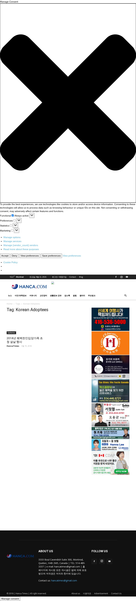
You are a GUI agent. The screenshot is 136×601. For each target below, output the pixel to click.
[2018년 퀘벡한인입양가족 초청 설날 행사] (25, 325)
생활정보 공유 (56, 295)
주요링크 (91, 295)
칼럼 (75, 295)
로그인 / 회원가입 (59, 277)
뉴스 (10, 295)
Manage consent (10, 598)
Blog (81, 277)
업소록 (67, 295)
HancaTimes (13, 346)
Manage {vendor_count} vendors (20, 245)
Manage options (11, 237)
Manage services (12, 241)
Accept (4, 255)
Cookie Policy (10, 262)
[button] (68, 103)
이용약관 (87, 593)
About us (75, 593)
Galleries (11, 333)
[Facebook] (115, 277)
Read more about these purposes (21, 249)
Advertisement (101, 593)
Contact (72, 277)
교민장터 (43, 295)
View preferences (30, 255)
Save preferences (51, 255)
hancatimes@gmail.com (64, 580)
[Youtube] (126, 277)
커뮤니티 (33, 295)
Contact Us (116, 593)
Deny (14, 255)
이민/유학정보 (21, 295)
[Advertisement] (110, 499)
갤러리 (82, 295)
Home (9, 303)
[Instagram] (121, 277)
